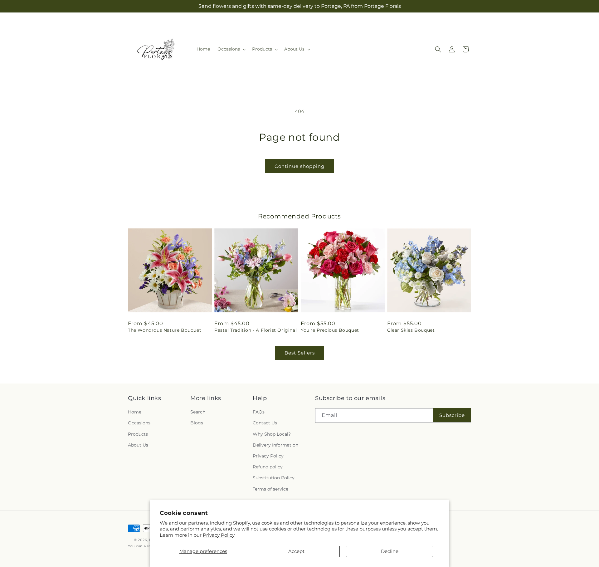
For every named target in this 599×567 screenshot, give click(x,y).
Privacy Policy (219, 535)
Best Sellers (300, 353)
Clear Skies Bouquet (411, 330)
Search (197, 412)
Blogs (196, 423)
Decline (389, 551)
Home (134, 412)
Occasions (139, 423)
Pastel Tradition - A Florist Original (255, 330)
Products (138, 434)
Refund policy (268, 467)
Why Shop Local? (272, 434)
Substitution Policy (274, 478)
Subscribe (452, 415)
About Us (138, 445)
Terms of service (270, 489)
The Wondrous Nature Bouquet (164, 330)
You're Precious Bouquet (330, 330)
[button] (231, 49)
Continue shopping (299, 166)
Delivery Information (275, 445)
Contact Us (265, 423)
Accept (296, 551)
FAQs (259, 412)
